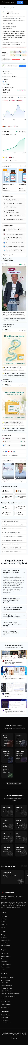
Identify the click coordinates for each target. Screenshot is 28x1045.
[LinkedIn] (14, 451)
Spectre (3, 921)
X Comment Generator (6, 991)
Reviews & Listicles (6, 964)
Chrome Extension (5, 940)
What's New (4, 961)
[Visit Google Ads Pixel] (24, 219)
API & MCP (3, 937)
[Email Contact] (14, 1038)
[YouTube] (9, 451)
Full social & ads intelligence (9, 455)
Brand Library (4, 916)
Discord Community (6, 956)
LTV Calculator (5, 982)
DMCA (2, 969)
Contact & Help (5, 953)
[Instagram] (4, 23)
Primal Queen (4, 1017)
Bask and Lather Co (6, 1023)
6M (12, 97)
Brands (6, 8)
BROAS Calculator (5, 980)
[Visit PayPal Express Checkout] (24, 211)
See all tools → (5, 1007)
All (9, 97)
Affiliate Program (5, 945)
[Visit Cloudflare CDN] (24, 203)
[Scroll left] (21, 166)
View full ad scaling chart (8, 160)
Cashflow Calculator (6, 985)
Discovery (3, 919)
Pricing (3, 935)
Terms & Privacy (5, 967)
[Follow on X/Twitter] (16, 1038)
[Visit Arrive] (24, 207)
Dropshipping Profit (6, 1004)
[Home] (1, 7)
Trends (3, 927)
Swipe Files (4, 924)
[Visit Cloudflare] (24, 199)
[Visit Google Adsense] (24, 215)
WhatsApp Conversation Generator (10, 993)
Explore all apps (7, 254)
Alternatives (4, 943)
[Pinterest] (11, 451)
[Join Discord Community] (11, 1038)
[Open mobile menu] (25, 2)
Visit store (6, 59)
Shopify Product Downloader (8, 996)
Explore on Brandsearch (14, 44)
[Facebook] (6, 23)
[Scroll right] (24, 166)
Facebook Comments (6, 988)
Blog (2, 958)
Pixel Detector (4, 999)
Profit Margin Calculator (7, 977)
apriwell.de (11, 13)
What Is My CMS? (5, 1001)
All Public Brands (5, 1015)
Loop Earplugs (5, 1020)
